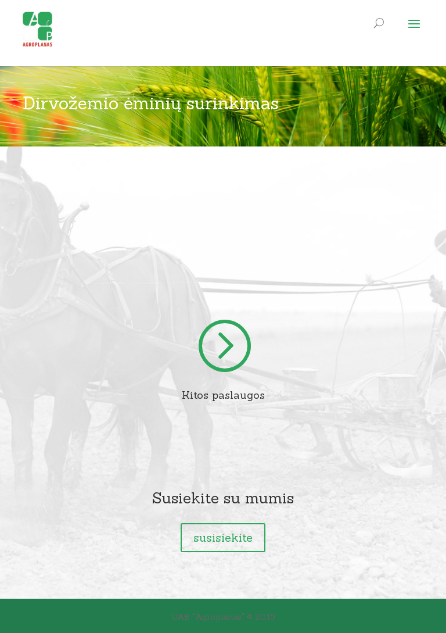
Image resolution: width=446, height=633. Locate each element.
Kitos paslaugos (223, 395)
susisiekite (223, 537)
